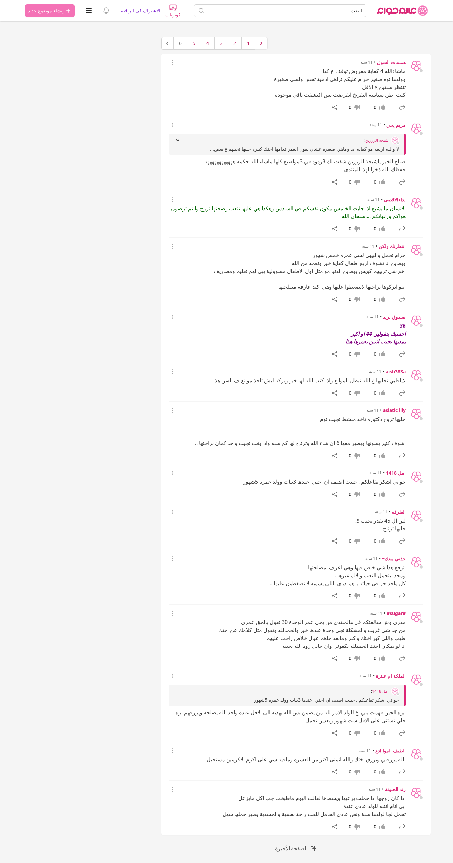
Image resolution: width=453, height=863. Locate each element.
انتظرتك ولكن (392, 246)
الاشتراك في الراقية (140, 10)
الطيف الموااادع (390, 750)
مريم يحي (396, 125)
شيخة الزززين (376, 140)
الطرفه (399, 512)
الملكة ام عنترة (391, 676)
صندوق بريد (394, 317)
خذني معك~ (394, 558)
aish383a (396, 371)
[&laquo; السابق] (261, 43)
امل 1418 (396, 473)
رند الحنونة (395, 789)
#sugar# (396, 613)
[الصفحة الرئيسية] (402, 10)
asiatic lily (394, 410)
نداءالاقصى (395, 199)
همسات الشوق (391, 62)
